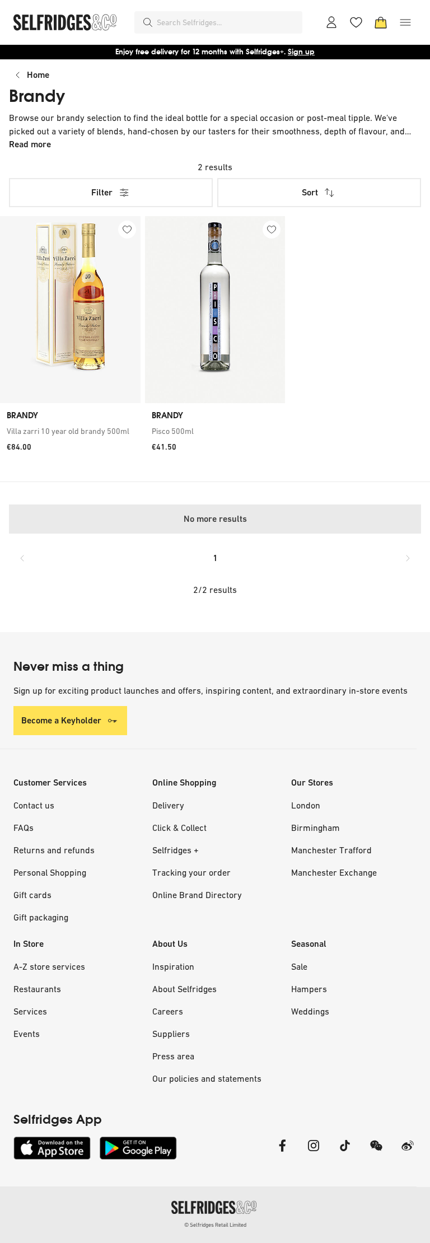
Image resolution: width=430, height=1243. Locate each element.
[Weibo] (408, 1152)
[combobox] (227, 22)
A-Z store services (49, 966)
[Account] (331, 22)
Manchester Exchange (334, 872)
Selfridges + (175, 850)
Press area (173, 1056)
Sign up (301, 52)
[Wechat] (376, 1152)
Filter (102, 192)
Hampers (309, 989)
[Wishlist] (356, 22)
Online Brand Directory (197, 895)
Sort (310, 192)
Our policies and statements (206, 1078)
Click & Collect (179, 828)
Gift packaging (40, 917)
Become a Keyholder (61, 720)
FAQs (23, 828)
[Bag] (381, 22)
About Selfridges (184, 989)
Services (30, 1011)
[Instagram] (313, 1152)
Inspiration (173, 966)
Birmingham (315, 828)
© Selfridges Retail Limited (215, 1225)
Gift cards (32, 895)
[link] (70, 431)
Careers (167, 1011)
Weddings (310, 1011)
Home (38, 74)
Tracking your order (191, 872)
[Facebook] (282, 1152)
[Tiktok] (345, 1152)
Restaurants (37, 989)
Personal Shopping (49, 872)
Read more (30, 144)
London (305, 805)
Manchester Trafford (331, 850)
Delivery (168, 805)
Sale (299, 966)
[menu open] (405, 22)
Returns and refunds (54, 850)
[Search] (148, 22)
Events (26, 1034)
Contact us (33, 805)
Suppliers (171, 1034)
